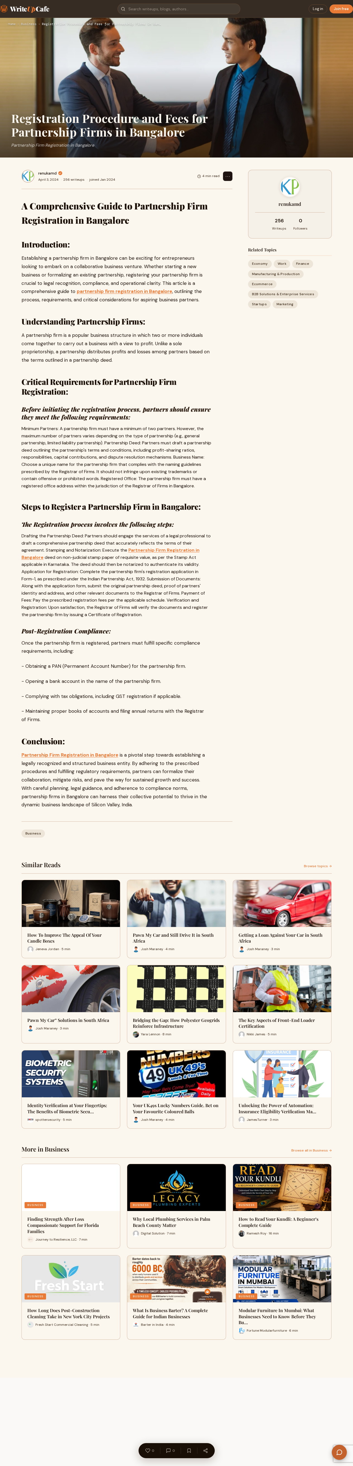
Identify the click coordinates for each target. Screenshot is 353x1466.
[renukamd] (27, 176)
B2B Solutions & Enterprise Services (283, 294)
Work (282, 264)
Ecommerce (262, 284)
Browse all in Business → (311, 1150)
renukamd (47, 173)
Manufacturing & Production (276, 274)
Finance (302, 264)
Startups (259, 304)
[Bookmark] (189, 1450)
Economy (260, 264)
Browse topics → (318, 866)
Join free (341, 8)
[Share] (205, 1450)
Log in (318, 8)
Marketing (285, 304)
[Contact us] (339, 1452)
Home (12, 24)
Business (29, 24)
